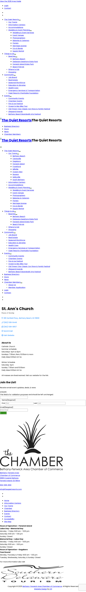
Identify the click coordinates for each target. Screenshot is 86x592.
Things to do (9, 53)
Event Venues (18, 35)
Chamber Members (12, 134)
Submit (3, 413)
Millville (15, 169)
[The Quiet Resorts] (16, 120)
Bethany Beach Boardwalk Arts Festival (24, 114)
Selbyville (16, 177)
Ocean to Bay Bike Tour (18, 106)
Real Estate (13, 80)
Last (35, 403)
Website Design (40, 589)
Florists (15, 43)
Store (6, 129)
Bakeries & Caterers (21, 40)
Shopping (12, 72)
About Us (12, 285)
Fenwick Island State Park (23, 64)
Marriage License (20, 46)
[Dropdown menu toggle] (31, 30)
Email (6, 407)
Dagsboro (17, 161)
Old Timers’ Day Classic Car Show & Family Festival (29, 109)
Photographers (19, 38)
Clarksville (17, 158)
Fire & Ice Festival (15, 103)
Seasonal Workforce (16, 82)
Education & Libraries (17, 85)
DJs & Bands (18, 48)
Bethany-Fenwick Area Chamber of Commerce (42, 586)
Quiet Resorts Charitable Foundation (23, 93)
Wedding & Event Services (23, 32)
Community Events (16, 98)
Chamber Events (15, 101)
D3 (50, 589)
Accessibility (9, 519)
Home (6, 500)
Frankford (17, 166)
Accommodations (15, 27)
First (3, 403)
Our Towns (12, 22)
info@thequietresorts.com (11, 489)
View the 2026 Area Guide (10, 1)
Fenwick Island (19, 164)
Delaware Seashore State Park (25, 61)
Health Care (13, 88)
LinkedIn (3, 392)
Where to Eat (13, 69)
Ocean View (17, 172)
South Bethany (19, 179)
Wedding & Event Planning (19, 30)
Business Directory (11, 126)
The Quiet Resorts (11, 19)
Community (9, 75)
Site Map (7, 521)
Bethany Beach (19, 59)
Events (7, 96)
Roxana (16, 174)
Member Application (16, 287)
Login (6, 5)
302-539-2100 (5, 485)
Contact (7, 8)
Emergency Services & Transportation (24, 90)
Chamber (8, 508)
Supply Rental (18, 51)
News (6, 131)
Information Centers (16, 25)
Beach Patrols (18, 67)
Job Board (12, 77)
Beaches (12, 56)
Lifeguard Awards (15, 111)
